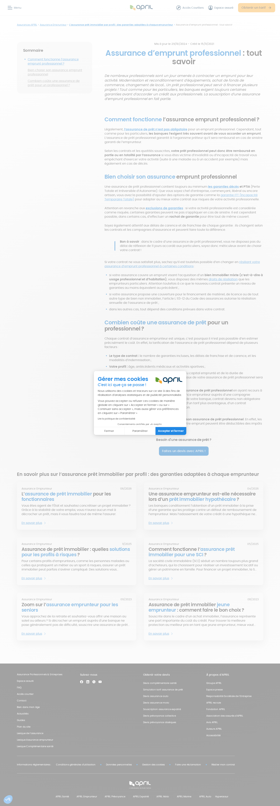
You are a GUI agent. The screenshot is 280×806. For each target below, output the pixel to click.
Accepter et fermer (171, 431)
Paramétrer (140, 431)
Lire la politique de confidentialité (116, 418)
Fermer (109, 431)
